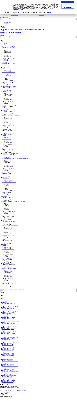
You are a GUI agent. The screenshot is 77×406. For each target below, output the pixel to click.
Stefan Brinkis (5, 58)
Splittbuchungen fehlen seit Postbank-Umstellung (9, 86)
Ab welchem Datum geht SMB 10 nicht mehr (8, 72)
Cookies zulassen (68, 2)
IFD (4, 130)
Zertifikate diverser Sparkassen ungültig (7, 57)
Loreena (4, 173)
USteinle (4, 101)
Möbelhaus (5, 47)
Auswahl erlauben (68, 4)
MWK (10, 161)
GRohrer (4, 106)
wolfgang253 (5, 235)
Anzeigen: (2, 289)
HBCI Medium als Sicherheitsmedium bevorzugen (9, 268)
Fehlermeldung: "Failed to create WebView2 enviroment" (10, 46)
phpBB (5, 395)
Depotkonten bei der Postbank (6, 134)
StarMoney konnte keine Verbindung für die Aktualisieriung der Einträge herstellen (13, 201)
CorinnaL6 (4, 230)
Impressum (9, 390)
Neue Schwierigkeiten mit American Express (8, 167)
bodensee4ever (5, 221)
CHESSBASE (5, 63)
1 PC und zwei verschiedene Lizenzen (7, 91)
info (10, 56)
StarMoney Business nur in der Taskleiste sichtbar (9, 191)
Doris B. (4, 197)
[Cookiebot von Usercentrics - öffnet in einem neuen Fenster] (7, 12)
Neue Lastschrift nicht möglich (6, 129)
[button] (3, 41)
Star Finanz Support (41, 15)
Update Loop (4, 239)
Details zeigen (49, 12)
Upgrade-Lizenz (4, 215)
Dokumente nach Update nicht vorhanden (8, 249)
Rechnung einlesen (4, 177)
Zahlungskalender (4, 277)
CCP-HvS (4, 192)
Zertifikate (3, 67)
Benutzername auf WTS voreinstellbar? (7, 258)
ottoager (11, 108)
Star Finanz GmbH (4, 390)
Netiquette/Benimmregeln (14, 15)
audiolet (11, 94)
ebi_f (10, 65)
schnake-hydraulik (6, 53)
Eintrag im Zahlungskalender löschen (7, 62)
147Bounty (5, 154)
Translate (7, 17)
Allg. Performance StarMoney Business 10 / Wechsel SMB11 (10, 115)
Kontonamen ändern (5, 244)
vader (10, 242)
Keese (4, 240)
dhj (3, 68)
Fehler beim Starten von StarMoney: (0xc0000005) (9, 148)
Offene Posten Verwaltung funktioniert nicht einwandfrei (10, 225)
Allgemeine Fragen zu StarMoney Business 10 (10, 32)
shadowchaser (5, 283)
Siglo (4, 82)
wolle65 (4, 111)
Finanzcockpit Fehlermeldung (6, 81)
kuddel (10, 51)
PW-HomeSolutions (6, 178)
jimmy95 (4, 125)
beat (4, 120)
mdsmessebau (5, 77)
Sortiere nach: (11, 289)
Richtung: (19, 289)
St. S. (4, 163)
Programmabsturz (4, 196)
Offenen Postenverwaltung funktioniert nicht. (8, 172)
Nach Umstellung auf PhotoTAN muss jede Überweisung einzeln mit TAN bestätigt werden (15, 158)
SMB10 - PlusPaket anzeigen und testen (7, 263)
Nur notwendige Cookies (68, 7)
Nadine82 (4, 92)
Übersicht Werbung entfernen (6, 282)
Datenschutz (16, 390)
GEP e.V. (4, 87)
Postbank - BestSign (5, 110)
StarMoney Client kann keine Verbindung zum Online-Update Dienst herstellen (13, 124)
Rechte (3, 220)
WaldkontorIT (5, 211)
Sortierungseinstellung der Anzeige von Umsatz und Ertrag (10, 153)
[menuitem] (7, 22)
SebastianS (4, 187)
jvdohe (4, 254)
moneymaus (11, 142)
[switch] (27, 12)
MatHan (4, 259)
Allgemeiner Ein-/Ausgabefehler (6, 139)
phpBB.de (10, 396)
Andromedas (11, 185)
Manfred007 (5, 168)
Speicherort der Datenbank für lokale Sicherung (9, 182)
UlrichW (4, 216)
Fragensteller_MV (6, 264)
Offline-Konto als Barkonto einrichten (7, 234)
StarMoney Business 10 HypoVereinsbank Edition (9, 105)
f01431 (4, 202)
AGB (12, 390)
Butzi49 (11, 132)
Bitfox (4, 149)
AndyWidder (11, 113)
